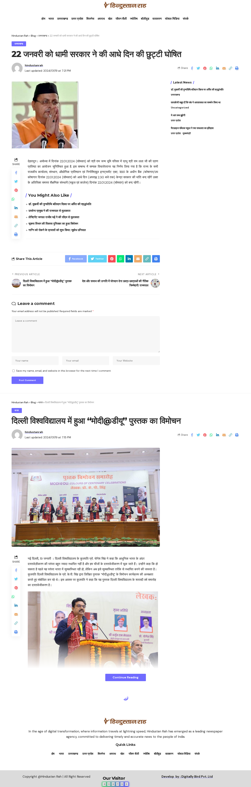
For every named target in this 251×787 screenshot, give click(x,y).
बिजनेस (90, 19)
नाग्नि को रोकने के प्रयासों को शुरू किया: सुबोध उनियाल (57, 230)
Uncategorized (180, 107)
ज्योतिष (134, 19)
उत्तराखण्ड (62, 19)
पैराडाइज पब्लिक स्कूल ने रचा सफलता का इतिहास (192, 128)
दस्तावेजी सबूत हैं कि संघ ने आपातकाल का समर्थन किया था (195, 102)
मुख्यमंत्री (187, 133)
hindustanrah (34, 65)
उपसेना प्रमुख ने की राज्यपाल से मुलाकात (49, 210)
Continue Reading (126, 677)
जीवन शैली (121, 19)
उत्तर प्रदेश (77, 19)
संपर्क (186, 19)
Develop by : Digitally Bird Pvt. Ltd (187, 777)
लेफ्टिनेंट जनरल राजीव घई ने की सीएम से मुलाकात (53, 217)
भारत (51, 19)
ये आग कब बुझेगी (178, 115)
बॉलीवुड (145, 19)
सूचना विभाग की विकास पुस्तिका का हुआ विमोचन (53, 223)
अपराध (101, 19)
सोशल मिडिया (172, 19)
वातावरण (157, 19)
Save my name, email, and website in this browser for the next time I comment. (63, 370)
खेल (110, 19)
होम (43, 19)
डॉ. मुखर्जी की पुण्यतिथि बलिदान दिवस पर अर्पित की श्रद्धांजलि (59, 204)
